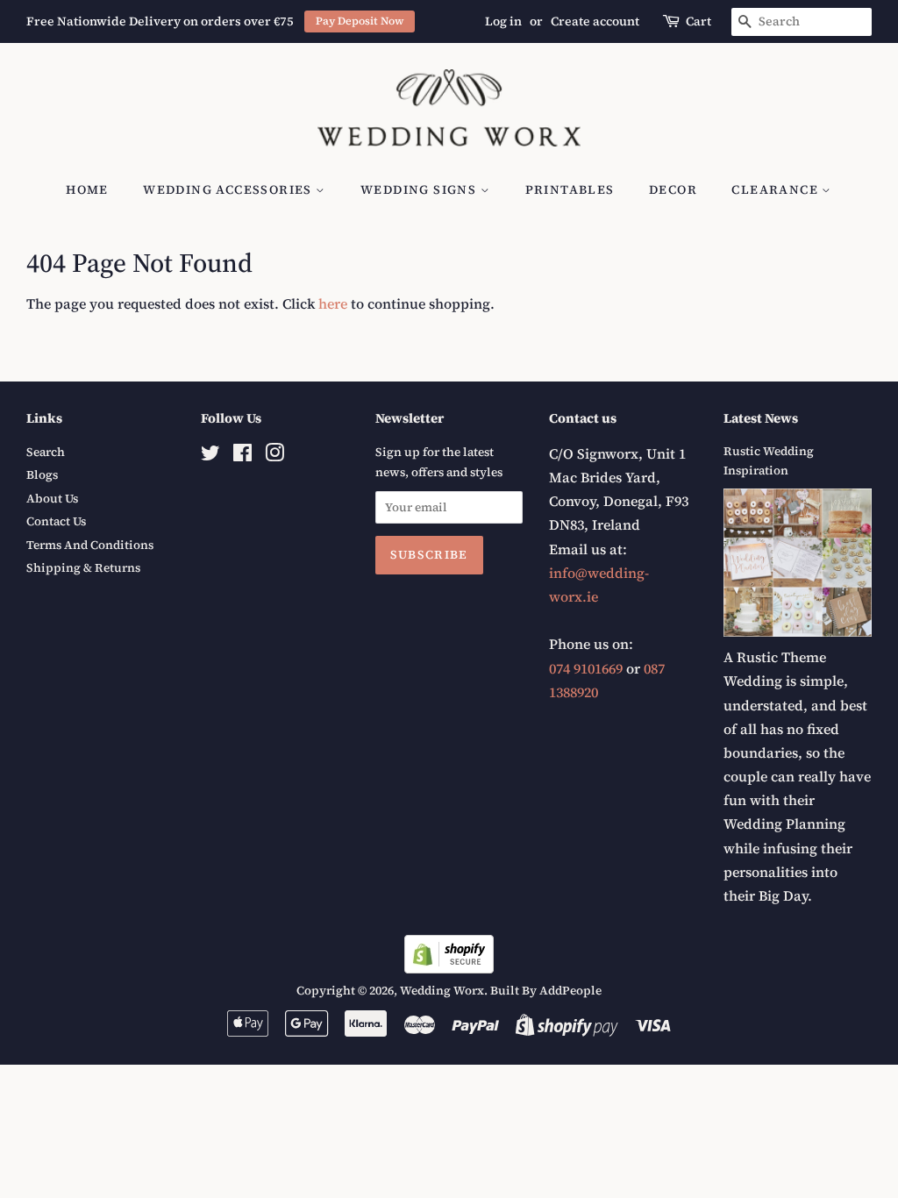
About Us (52, 498)
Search (45, 452)
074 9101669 (586, 668)
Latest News (760, 418)
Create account (595, 21)
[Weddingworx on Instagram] (274, 456)
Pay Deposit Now (360, 20)
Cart (698, 21)
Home (87, 189)
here (332, 303)
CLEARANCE (776, 189)
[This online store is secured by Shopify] (449, 968)
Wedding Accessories (229, 189)
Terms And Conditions (89, 545)
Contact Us (56, 521)
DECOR (673, 189)
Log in (503, 21)
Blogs (42, 475)
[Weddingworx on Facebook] (242, 456)
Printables (570, 189)
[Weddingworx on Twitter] (210, 456)
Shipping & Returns (83, 568)
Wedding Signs (420, 189)
